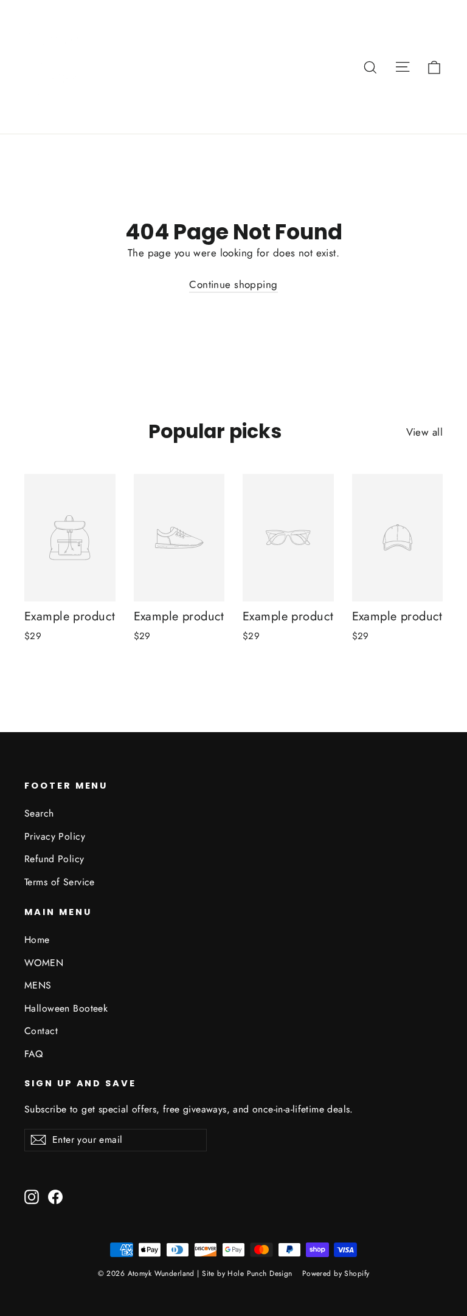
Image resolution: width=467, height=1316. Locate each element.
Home (37, 940)
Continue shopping (233, 284)
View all (424, 432)
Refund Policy (54, 859)
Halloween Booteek (66, 1008)
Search (39, 813)
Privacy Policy (54, 836)
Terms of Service (59, 882)
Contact (41, 1031)
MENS (38, 985)
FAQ (33, 1054)
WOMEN (43, 963)
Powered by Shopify (336, 1273)
